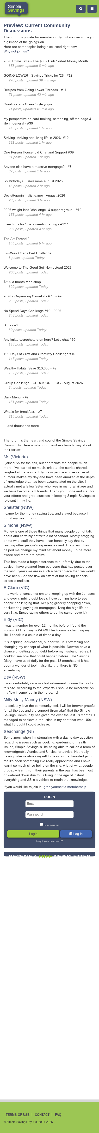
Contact (42, 1114)
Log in (77, 834)
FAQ (58, 1114)
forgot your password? (49, 841)
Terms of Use (18, 1114)
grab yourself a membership (64, 787)
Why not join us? (16, 51)
